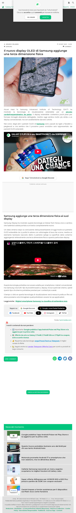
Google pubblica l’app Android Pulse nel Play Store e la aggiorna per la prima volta (44, 436)
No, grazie (31, 17)
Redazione (9, 508)
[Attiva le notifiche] (69, 2)
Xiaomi (66, 7)
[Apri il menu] (3, 2)
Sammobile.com (65, 320)
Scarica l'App (50, 510)
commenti (68, 46)
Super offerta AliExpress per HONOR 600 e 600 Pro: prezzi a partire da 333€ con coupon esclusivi (44, 480)
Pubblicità (41, 510)
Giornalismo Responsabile (28, 510)
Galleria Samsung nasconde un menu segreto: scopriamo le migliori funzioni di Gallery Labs (42, 470)
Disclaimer (18, 508)
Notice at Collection (57, 508)
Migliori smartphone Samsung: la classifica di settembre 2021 (41, 301)
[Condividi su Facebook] (70, 358)
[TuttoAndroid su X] (38, 313)
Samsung (9, 46)
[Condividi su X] (65, 358)
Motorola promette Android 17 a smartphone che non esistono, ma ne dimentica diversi (43, 459)
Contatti (59, 510)
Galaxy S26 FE (11, 7)
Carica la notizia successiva (38, 392)
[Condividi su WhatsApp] (55, 358)
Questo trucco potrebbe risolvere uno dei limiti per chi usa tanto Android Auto (43, 447)
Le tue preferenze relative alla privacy (36, 508)
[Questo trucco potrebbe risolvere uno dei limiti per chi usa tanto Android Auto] (13, 447)
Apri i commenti (10, 359)
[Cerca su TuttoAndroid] (73, 2)
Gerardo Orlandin (12, 44)
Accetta (45, 17)
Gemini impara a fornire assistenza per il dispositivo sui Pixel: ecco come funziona (44, 490)
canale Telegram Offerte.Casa (40, 347)
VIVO (72, 7)
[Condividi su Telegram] (60, 358)
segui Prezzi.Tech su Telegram (47, 341)
